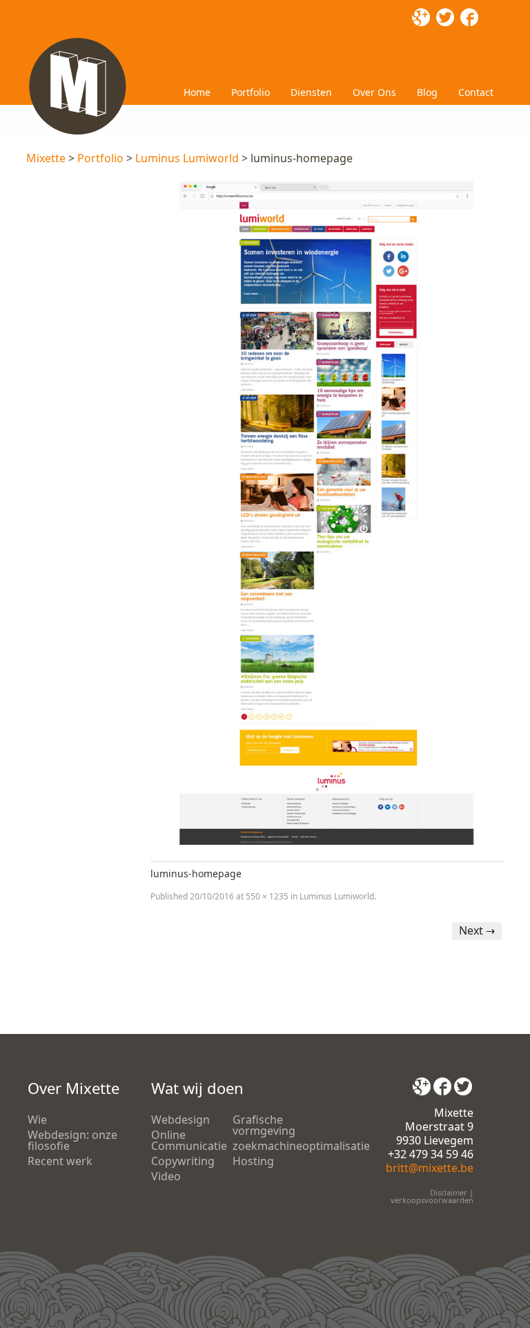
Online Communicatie (189, 1140)
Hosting (253, 1161)
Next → (477, 930)
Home (197, 92)
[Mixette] (77, 40)
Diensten (311, 92)
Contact (475, 92)
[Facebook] (442, 1081)
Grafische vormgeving (264, 1125)
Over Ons (374, 92)
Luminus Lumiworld (187, 158)
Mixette (46, 158)
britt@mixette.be (429, 1167)
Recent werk (60, 1161)
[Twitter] (463, 1081)
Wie (37, 1119)
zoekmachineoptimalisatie (301, 1145)
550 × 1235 (267, 896)
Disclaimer (448, 1192)
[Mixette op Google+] (421, 1081)
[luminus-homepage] (326, 513)
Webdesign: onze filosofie (72, 1140)
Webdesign (180, 1119)
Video (166, 1176)
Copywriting (183, 1161)
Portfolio (250, 92)
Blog (427, 92)
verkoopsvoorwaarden (432, 1200)
